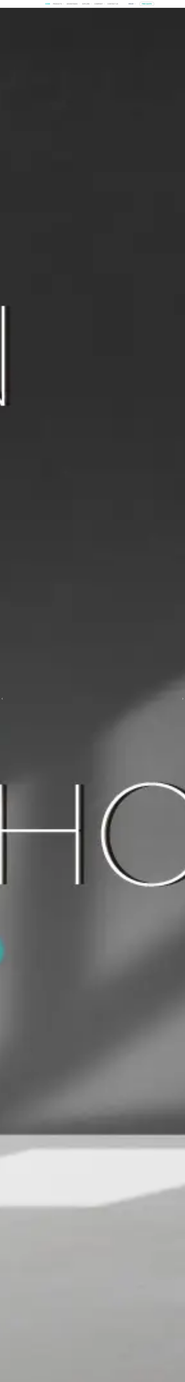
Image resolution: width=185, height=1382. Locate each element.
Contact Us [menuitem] (112, 4)
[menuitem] (131, 4)
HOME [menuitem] (47, 4)
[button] (2, 699)
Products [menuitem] (57, 4)
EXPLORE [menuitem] (86, 4)
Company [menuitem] (98, 4)
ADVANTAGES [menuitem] (72, 4)
